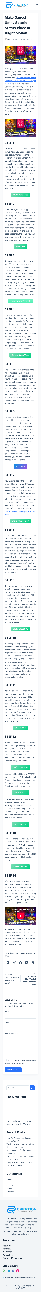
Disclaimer (7, 1252)
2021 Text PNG (20, 824)
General (9, 1185)
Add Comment (11, 1034)
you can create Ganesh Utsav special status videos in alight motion (20, 80)
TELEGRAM (20, 466)
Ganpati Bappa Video (20, 355)
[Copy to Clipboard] (33, 963)
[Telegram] (14, 963)
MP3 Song (20, 246)
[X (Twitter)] (27, 963)
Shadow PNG (20, 728)
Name (8, 1011)
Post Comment (13, 1069)
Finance (9, 1182)
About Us (7, 1246)
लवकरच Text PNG (20, 793)
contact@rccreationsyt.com (23, 1277)
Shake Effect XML (20, 629)
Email (7, 1023)
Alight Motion (26, 39)
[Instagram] (17, 1270)
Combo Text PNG (20, 867)
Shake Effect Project (20, 521)
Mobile (9, 1188)
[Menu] (37, 5)
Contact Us (7, 1249)
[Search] (32, 1087)
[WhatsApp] (8, 963)
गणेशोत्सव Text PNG (20, 767)
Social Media (12, 1191)
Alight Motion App (20, 195)
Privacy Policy (9, 1255)
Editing (9, 1179)
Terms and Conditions (12, 1258)
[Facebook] (20, 963)
